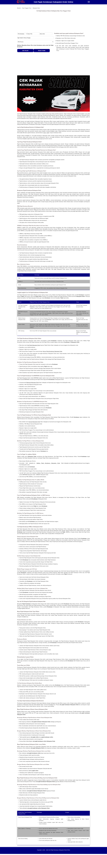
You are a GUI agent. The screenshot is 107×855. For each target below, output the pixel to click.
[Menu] (88, 2)
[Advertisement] (53, 22)
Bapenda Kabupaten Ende (33, 382)
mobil (47, 132)
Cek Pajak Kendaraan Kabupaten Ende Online (53, 2)
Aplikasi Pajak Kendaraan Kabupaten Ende (48, 463)
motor (44, 132)
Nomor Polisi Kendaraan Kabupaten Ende (52, 351)
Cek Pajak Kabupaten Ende (33, 345)
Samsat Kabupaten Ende (34, 421)
